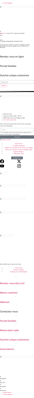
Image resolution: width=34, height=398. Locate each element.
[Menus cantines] (2, 288)
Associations (7, 349)
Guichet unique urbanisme (14, 339)
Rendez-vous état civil (12, 283)
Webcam (5, 302)
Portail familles (8, 320)
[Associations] (2, 344)
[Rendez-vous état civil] (2, 279)
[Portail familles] (2, 316)
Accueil (2, 33)
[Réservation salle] (2, 326)
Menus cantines (8, 292)
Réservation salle (9, 330)
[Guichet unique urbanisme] (2, 335)
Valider (3, 85)
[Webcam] (2, 297)
